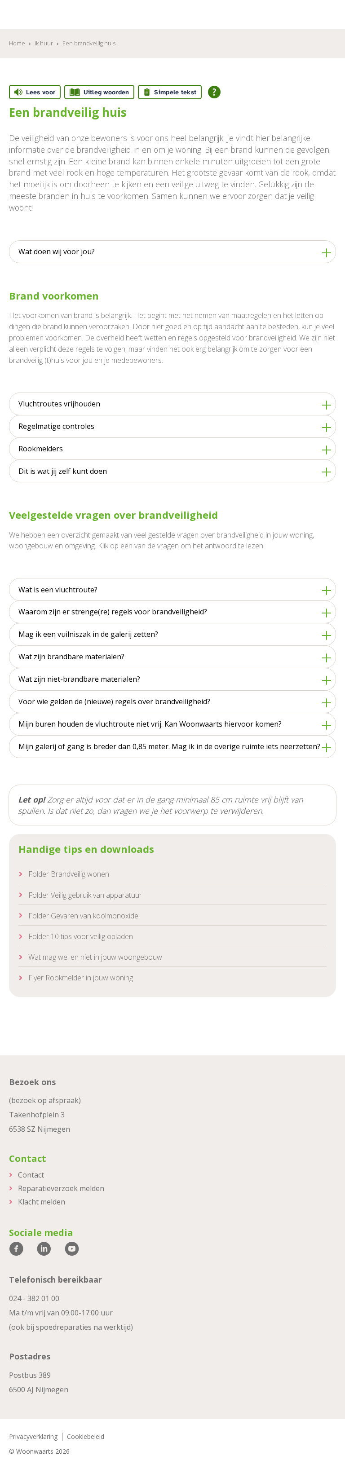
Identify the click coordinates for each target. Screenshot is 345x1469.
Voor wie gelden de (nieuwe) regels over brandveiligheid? (114, 701)
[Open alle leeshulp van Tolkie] (214, 92)
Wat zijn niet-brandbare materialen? (79, 679)
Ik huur (44, 43)
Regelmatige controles (56, 426)
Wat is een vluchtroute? (57, 590)
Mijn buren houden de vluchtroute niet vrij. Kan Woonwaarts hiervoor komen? (150, 724)
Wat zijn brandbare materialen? (71, 657)
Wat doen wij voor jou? (56, 251)
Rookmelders (40, 449)
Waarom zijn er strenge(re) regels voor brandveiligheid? (112, 612)
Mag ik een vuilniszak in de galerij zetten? (88, 634)
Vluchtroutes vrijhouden (59, 404)
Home (17, 43)
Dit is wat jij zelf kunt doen (62, 471)
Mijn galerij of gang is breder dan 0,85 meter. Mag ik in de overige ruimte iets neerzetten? (169, 746)
